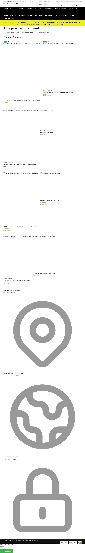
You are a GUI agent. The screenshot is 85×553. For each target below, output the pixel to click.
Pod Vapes (6, 224)
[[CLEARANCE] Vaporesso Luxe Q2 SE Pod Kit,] (17, 256)
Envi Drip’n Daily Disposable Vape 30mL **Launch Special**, (20, 164)
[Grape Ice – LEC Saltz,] (46, 119)
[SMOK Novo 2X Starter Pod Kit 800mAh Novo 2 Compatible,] (20, 197)
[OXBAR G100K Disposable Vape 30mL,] (45, 253)
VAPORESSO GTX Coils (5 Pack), (49, 200)
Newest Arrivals (8, 98)
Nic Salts (42, 130)
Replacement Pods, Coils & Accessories (51, 199)
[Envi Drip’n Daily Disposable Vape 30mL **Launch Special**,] (20, 135)
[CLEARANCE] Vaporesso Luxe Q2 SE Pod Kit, (16, 280)
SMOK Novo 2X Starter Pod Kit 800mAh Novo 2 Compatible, (20, 226)
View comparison (6, 551)
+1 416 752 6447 (32, 1)
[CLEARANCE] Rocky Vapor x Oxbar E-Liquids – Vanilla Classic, (21, 100)
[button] (79, 10)
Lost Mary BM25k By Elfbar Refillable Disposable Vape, (58, 92)
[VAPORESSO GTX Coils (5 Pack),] (51, 184)
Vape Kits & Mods (8, 278)
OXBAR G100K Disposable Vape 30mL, (44, 273)
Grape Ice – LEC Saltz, (46, 132)
